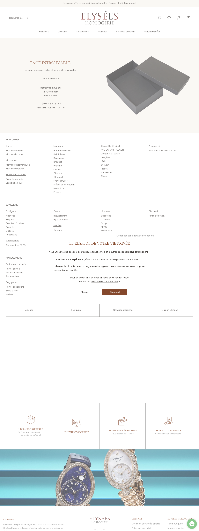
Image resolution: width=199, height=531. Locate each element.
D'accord (115, 292)
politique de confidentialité (104, 281)
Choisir (84, 292)
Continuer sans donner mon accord (135, 236)
